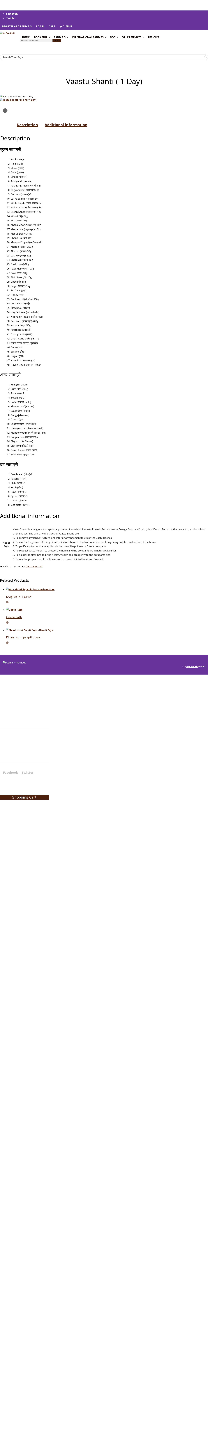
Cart (52, 26)
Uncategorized (34, 566)
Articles (153, 37)
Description (27, 124)
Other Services (131, 37)
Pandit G (60, 37)
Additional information (66, 124)
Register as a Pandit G (17, 26)
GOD (112, 37)
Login (40, 26)
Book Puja (41, 37)
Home (26, 37)
